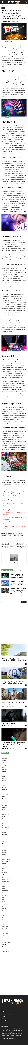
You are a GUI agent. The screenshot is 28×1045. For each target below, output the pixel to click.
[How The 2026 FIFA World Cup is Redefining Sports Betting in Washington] (14, 673)
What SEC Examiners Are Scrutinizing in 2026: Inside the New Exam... (13, 660)
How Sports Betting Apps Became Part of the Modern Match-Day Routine (13, 744)
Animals (4, 760)
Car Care (4, 783)
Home (2, 5)
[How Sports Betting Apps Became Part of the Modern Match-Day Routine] (14, 734)
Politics (4, 908)
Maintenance (5, 881)
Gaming (4, 839)
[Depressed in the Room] (14, 715)
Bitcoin (4, 771)
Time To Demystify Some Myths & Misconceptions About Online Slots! (7, 545)
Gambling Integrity (19, 533)
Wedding (4, 949)
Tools (3, 937)
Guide (3, 845)
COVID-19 (4, 798)
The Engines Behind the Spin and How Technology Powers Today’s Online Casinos (18, 575)
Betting (4, 765)
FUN (3, 830)
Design (4, 803)
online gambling (16, 393)
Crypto (4, 801)
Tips (3, 935)
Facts (3, 816)
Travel (3, 940)
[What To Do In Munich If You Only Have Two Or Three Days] (14, 694)
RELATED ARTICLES (7, 570)
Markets (4, 888)
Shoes (3, 915)
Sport (3, 922)
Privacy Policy (4, 1021)
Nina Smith (3, 685)
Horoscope (5, 861)
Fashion (4, 821)
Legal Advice (5, 872)
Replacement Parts (7, 913)
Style (3, 924)
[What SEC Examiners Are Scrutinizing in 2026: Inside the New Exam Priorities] (14, 650)
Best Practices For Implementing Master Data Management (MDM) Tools (21, 545)
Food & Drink (5, 827)
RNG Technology (5, 537)
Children (4, 789)
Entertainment (6, 812)
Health (4, 850)
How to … (4, 863)
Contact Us (4, 1016)
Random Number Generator (17, 535)
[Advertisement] (14, 624)
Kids (3, 868)
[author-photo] (14, 560)
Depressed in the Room (9, 723)
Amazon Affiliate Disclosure (8, 1014)
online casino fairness (6, 535)
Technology (5, 931)
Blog (3, 774)
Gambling (4, 834)
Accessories (5, 756)
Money (4, 893)
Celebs (4, 787)
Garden (4, 841)
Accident (4, 758)
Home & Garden (6, 859)
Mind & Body (5, 890)
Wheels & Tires (6, 951)
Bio (3, 767)
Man (3, 884)
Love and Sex (5, 879)
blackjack (23, 240)
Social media (5, 919)
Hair (3, 848)
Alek (2, 663)
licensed (17, 435)
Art (3, 762)
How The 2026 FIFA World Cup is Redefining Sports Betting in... (12, 682)
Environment (5, 814)
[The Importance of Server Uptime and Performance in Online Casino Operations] (5, 583)
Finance (4, 825)
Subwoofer (5, 926)
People (4, 906)
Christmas (4, 792)
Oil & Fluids (5, 904)
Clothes (4, 796)
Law (3, 870)
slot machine (12, 86)
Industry (4, 866)
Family (4, 818)
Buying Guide (5, 780)
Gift (3, 843)
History (4, 852)
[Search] (26, 2)
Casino (6, 5)
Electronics (5, 809)
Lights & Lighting (6, 877)
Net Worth (5, 902)
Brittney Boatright (6, 21)
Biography (4, 769)
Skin (3, 917)
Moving (4, 897)
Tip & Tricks (5, 933)
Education (4, 807)
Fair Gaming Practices (10, 533)
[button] (2, 2)
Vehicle (4, 944)
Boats (3, 776)
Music (3, 899)
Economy (4, 805)
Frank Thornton (4, 706)
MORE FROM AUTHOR (19, 570)
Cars (3, 785)
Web (3, 946)
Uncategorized (6, 942)
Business (4, 778)
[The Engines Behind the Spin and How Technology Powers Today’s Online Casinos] (5, 575)
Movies (4, 895)
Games (4, 836)
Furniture (4, 832)
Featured (4, 823)
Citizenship (5, 794)
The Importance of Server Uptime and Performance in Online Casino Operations (17, 583)
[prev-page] (2, 597)
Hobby (4, 854)
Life (3, 875)
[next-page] (5, 597)
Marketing (4, 886)
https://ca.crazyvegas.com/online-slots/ (11, 153)
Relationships (5, 911)
